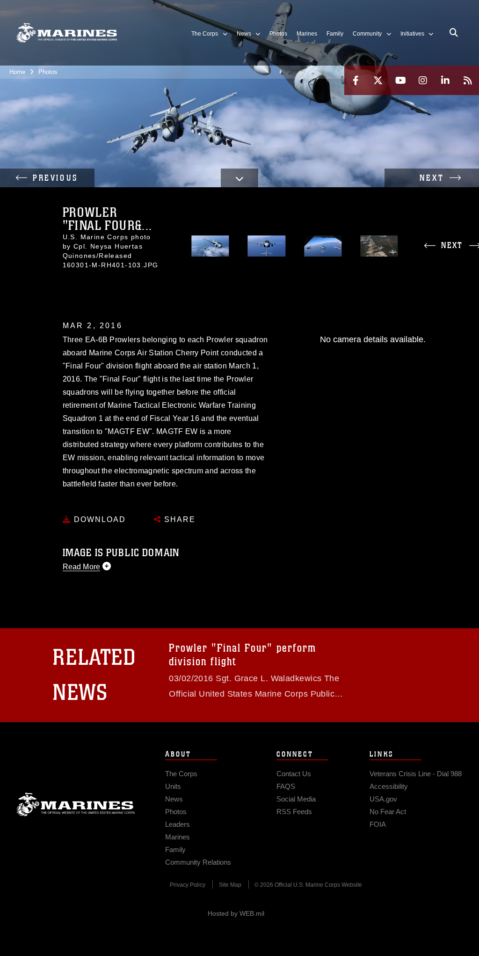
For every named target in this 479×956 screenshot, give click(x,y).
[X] (378, 80)
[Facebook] (355, 80)
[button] (47, 178)
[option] (210, 246)
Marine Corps (75, 804)
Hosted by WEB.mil (236, 913)
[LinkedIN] (445, 80)
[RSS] (468, 80)
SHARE (178, 519)
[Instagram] (423, 80)
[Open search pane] (454, 33)
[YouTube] (400, 80)
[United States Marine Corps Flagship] (66, 33)
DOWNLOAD (98, 519)
